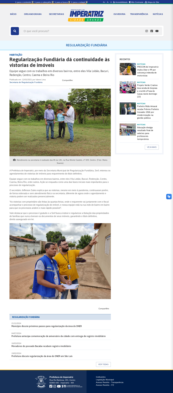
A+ (104, 2)
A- (108, 2)
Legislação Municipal (105, 380)
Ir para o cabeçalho (44, 2)
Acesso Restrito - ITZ (105, 385)
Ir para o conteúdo (24, 2)
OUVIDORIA (120, 14)
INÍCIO (13, 14)
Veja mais (152, 147)
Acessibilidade (121, 2)
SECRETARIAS (56, 14)
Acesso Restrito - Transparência (109, 382)
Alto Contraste (137, 2)
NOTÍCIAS (158, 14)
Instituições (101, 377)
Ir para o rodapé (79, 2)
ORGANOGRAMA (33, 14)
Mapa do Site (153, 2)
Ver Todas (103, 364)
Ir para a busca (62, 2)
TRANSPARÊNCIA (139, 14)
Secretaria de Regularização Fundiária (25, 82)
